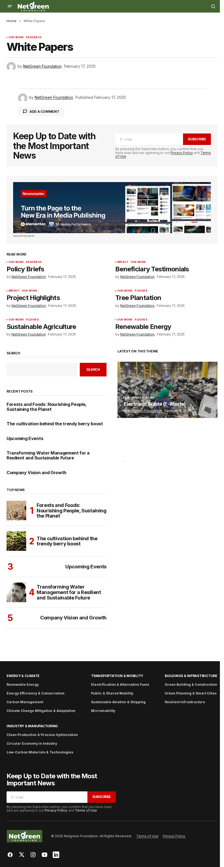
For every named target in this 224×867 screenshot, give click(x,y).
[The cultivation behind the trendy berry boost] (16, 541)
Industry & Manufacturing (32, 726)
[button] (10, 6)
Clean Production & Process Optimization (42, 735)
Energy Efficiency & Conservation (35, 693)
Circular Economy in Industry (32, 743)
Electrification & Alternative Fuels (120, 684)
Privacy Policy (181, 153)
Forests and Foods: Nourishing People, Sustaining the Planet (47, 407)
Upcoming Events (25, 438)
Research (33, 37)
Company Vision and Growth (36, 472)
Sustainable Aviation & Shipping (118, 702)
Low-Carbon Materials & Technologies (40, 752)
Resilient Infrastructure (185, 702)
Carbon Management (25, 702)
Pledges (141, 290)
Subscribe (197, 139)
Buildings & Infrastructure (191, 676)
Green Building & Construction (191, 684)
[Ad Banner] (112, 207)
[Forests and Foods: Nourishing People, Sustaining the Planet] (16, 510)
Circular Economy (139, 397)
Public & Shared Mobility (112, 693)
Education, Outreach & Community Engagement (162, 461)
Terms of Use (86, 810)
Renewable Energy (23, 684)
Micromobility (103, 711)
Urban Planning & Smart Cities (191, 693)
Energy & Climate (23, 676)
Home (11, 21)
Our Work (16, 37)
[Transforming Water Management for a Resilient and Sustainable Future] (16, 592)
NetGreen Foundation (145, 411)
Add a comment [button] (44, 111)
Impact (122, 262)
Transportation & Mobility (117, 676)
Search (13, 353)
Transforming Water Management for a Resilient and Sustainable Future (48, 455)
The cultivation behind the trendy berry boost (55, 423)
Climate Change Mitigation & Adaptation (41, 711)
